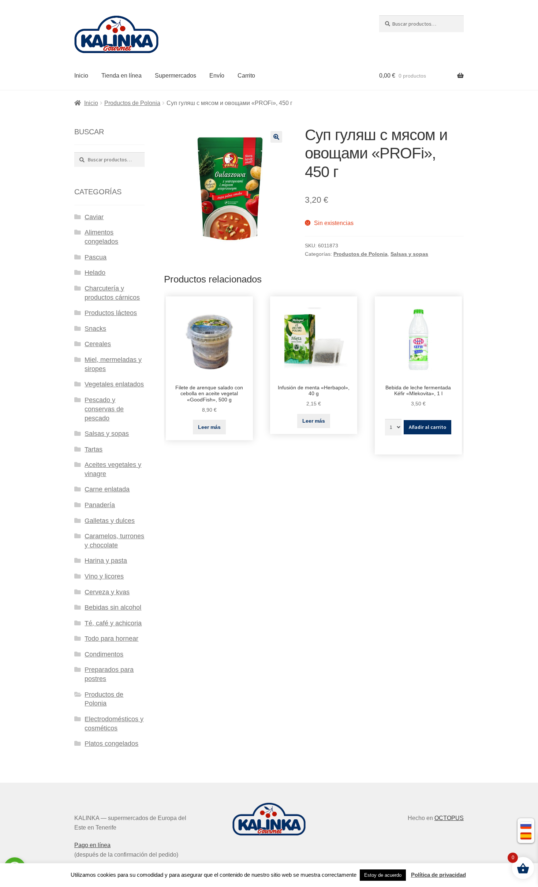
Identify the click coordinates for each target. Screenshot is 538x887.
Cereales (98, 344)
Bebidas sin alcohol (113, 607)
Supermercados (175, 75)
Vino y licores (104, 576)
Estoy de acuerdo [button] (382, 875)
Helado (95, 272)
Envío (216, 75)
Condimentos (104, 654)
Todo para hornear (111, 638)
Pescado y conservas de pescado (104, 409)
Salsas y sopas (409, 254)
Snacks (95, 328)
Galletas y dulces (110, 520)
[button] (276, 137)
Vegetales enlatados (114, 384)
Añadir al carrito (427, 427)
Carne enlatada (107, 489)
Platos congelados (111, 743)
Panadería (100, 505)
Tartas (93, 449)
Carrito (246, 75)
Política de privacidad (438, 875)
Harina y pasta (106, 560)
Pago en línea (92, 845)
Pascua (96, 257)
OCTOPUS (449, 818)
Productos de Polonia (132, 103)
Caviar (94, 217)
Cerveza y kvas (107, 592)
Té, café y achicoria (113, 623)
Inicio (81, 75)
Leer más (209, 427)
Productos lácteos (111, 313)
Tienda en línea (121, 75)
